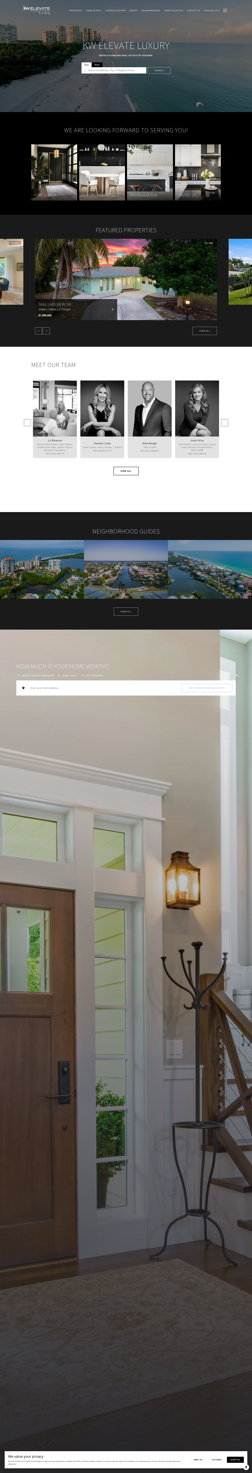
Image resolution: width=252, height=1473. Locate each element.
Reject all (198, 1459)
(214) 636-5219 (102, 411)
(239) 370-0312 (55, 411)
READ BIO (55, 424)
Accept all (235, 1459)
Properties (75, 10)
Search (159, 70)
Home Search (93, 10)
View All (204, 330)
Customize (217, 1459)
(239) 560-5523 (149, 411)
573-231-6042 (197, 411)
